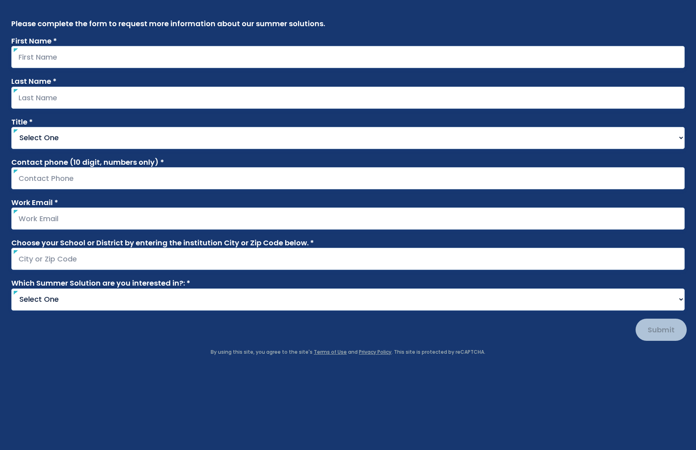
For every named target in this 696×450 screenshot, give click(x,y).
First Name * (49, 41)
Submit (661, 330)
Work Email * (50, 202)
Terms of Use (330, 351)
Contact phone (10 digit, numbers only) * (103, 162)
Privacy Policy (375, 351)
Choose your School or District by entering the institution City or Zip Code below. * (162, 243)
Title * (37, 122)
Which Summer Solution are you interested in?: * (116, 283)
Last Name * (49, 81)
